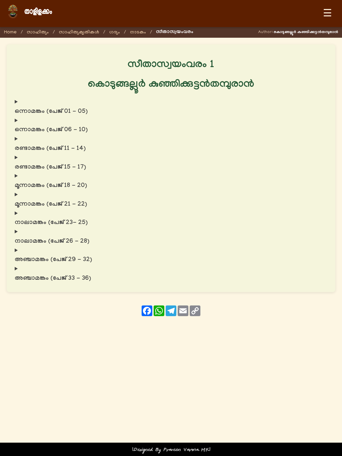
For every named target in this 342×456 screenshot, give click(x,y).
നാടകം (138, 32)
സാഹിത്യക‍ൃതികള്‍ (79, 32)
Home (10, 32)
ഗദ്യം (114, 32)
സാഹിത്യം (38, 32)
